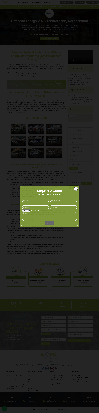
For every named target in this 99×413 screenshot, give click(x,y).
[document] (49, 206)
